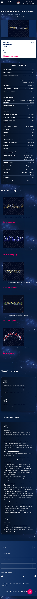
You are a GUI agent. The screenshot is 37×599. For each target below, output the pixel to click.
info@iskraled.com (28, 1)
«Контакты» (20, 483)
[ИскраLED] (10, 2)
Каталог (5, 547)
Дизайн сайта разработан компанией (18, 591)
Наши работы (6, 553)
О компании (6, 565)
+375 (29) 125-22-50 (28, 3)
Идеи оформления (8, 559)
